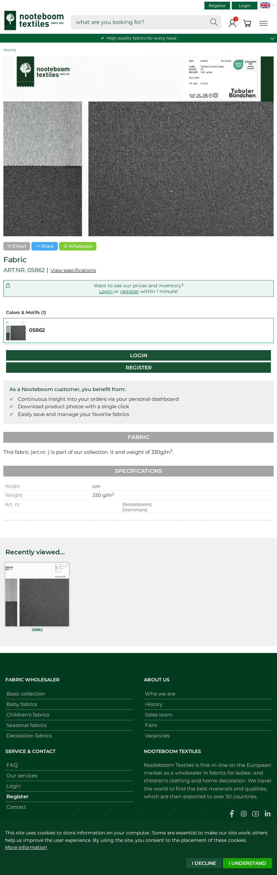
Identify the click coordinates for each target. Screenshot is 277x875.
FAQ (12, 765)
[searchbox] (146, 22)
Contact (16, 807)
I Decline (204, 863)
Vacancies (157, 735)
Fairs (151, 725)
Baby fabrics (21, 704)
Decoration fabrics (29, 735)
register (129, 291)
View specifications (73, 270)
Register (217, 5)
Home (9, 49)
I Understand (247, 863)
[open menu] (263, 22)
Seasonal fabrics (26, 725)
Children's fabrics (27, 714)
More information (26, 847)
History (153, 704)
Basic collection (25, 693)
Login (244, 5)
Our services (21, 775)
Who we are (160, 693)
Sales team (159, 714)
